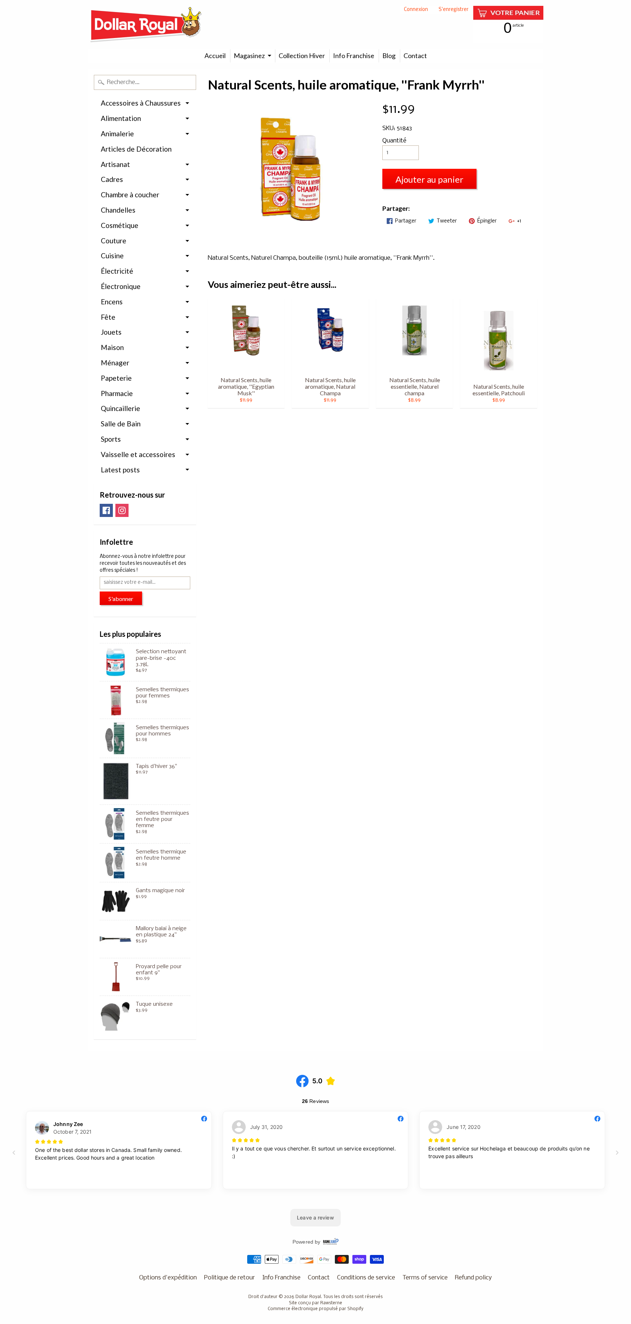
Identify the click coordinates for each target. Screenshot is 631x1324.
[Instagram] (122, 510)
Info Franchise (353, 56)
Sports (111, 439)
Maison (112, 347)
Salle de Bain (121, 423)
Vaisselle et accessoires (138, 454)
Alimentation (121, 118)
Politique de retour (229, 1277)
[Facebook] (106, 510)
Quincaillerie (120, 408)
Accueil (215, 56)
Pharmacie (117, 393)
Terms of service (425, 1277)
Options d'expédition (168, 1277)
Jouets (111, 332)
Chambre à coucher (130, 194)
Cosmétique (119, 225)
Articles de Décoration (136, 149)
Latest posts (120, 469)
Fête (108, 317)
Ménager (115, 362)
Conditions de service (366, 1277)
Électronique (121, 286)
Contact (415, 56)
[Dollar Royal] (146, 24)
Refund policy (473, 1277)
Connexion (416, 10)
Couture (113, 240)
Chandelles (118, 210)
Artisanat (115, 164)
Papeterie (116, 378)
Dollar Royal (308, 1297)
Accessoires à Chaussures (141, 103)
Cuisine (112, 255)
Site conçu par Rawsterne (315, 1303)
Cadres (112, 179)
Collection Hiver (302, 56)
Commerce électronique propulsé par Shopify (315, 1309)
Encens (112, 301)
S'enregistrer (454, 10)
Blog (388, 56)
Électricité (117, 271)
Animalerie (117, 133)
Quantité (394, 140)
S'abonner (120, 598)
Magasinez (249, 56)
